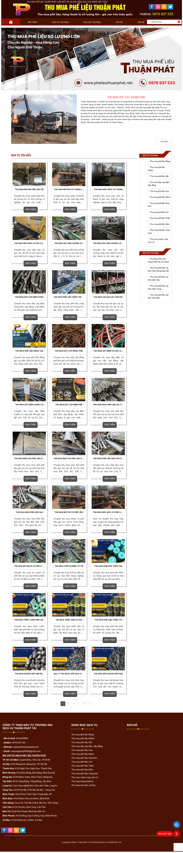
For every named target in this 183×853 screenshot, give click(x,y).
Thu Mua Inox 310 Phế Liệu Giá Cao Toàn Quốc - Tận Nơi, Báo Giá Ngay (69, 458)
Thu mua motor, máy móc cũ (84, 777)
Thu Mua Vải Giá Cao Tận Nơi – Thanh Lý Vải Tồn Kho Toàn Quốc (108, 297)
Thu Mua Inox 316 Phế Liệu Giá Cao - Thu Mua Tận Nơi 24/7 (29, 458)
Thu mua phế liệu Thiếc (160, 218)
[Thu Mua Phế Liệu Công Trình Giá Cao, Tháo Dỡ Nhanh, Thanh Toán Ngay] (68, 282)
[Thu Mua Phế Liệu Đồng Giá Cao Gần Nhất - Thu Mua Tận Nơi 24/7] (29, 335)
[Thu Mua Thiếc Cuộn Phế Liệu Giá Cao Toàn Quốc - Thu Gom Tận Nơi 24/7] (29, 605)
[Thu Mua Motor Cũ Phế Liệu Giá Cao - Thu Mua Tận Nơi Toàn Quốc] (68, 497)
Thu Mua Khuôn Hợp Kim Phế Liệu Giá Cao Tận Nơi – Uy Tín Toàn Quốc (29, 674)
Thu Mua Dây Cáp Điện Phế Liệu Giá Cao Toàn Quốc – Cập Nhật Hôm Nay (68, 405)
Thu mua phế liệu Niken (160, 197)
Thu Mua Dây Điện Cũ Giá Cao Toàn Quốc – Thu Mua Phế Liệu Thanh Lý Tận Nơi (108, 351)
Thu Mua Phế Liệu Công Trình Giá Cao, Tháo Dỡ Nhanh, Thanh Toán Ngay (69, 297)
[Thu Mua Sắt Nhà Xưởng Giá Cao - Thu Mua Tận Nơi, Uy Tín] (68, 228)
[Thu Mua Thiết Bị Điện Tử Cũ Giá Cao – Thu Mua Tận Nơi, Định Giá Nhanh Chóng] (68, 551)
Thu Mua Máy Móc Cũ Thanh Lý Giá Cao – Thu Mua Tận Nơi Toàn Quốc (108, 189)
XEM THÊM (30, 209)
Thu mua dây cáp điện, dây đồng (86, 746)
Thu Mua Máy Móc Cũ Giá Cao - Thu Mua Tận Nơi (29, 243)
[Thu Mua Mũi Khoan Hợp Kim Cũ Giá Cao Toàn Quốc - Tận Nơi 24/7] (108, 658)
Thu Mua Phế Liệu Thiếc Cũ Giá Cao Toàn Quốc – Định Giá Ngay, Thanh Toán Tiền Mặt (108, 620)
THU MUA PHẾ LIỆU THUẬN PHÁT (126, 97)
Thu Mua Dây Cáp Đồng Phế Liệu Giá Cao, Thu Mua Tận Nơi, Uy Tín (69, 351)
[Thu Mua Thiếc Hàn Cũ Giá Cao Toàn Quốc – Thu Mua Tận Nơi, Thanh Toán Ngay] (68, 605)
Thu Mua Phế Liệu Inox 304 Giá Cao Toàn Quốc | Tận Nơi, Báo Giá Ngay (108, 458)
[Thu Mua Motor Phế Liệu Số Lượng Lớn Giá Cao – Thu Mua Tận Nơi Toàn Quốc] (29, 174)
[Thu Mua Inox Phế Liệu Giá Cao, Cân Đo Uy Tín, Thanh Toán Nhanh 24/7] (29, 497)
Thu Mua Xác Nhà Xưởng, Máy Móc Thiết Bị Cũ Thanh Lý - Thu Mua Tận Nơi (108, 243)
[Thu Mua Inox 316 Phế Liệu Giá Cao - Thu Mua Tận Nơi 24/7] (29, 443)
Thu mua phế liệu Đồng (160, 161)
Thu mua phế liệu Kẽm (160, 224)
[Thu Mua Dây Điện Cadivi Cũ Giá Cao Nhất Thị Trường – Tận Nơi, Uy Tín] (29, 389)
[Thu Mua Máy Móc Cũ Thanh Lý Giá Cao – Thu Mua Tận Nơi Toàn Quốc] (108, 174)
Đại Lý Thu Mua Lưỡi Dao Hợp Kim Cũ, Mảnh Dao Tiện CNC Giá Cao (69, 674)
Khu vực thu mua (92, 22)
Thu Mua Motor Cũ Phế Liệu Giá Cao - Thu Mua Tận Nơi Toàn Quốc (69, 512)
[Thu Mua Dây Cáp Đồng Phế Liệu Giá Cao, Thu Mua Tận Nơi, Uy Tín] (68, 335)
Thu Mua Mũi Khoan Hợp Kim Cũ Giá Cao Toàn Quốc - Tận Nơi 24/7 (108, 674)
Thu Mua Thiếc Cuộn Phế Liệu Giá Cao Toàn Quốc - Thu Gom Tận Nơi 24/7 (29, 620)
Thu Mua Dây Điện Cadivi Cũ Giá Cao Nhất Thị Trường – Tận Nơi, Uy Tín (29, 405)
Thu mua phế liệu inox (159, 191)
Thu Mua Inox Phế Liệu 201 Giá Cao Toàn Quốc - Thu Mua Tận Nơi (108, 405)
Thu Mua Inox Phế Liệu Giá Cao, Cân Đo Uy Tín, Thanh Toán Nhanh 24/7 (29, 512)
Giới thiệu (32, 22)
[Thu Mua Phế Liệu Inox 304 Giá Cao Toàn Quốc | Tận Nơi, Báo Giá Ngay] (108, 443)
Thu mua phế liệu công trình (84, 773)
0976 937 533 (164, 834)
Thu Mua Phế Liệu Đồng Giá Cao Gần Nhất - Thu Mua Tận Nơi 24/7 (29, 351)
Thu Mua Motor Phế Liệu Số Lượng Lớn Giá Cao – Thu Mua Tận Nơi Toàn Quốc (29, 189)
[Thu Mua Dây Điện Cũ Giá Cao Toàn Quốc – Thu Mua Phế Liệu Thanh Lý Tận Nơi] (108, 335)
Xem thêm (164, 142)
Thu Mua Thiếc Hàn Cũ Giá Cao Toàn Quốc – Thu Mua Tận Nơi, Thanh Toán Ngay (68, 620)
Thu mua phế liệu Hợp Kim (84, 758)
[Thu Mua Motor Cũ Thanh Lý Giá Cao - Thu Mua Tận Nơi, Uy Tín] (68, 174)
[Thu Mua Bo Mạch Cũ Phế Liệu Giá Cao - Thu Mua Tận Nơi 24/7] (29, 551)
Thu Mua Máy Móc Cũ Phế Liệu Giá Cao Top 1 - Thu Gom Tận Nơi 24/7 (108, 512)
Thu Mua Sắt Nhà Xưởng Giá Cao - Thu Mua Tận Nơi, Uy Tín (69, 243)
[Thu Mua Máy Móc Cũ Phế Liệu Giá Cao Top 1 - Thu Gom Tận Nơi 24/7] (108, 497)
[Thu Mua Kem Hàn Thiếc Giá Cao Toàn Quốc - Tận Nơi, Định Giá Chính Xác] (108, 551)
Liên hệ (141, 22)
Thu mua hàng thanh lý (82, 781)
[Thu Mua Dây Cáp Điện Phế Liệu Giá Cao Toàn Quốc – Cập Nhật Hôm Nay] (68, 389)
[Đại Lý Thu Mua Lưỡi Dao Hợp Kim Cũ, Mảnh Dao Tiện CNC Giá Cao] (68, 658)
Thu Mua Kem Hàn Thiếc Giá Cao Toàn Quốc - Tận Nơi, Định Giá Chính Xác (108, 566)
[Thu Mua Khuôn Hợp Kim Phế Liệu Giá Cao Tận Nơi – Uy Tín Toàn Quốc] (29, 658)
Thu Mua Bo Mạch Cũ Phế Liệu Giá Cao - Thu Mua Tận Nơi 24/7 (29, 566)
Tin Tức (119, 22)
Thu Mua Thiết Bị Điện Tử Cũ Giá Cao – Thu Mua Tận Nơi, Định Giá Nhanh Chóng (69, 566)
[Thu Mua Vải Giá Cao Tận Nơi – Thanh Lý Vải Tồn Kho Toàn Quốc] (108, 282)
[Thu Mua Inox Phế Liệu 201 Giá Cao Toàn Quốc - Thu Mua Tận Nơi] (108, 389)
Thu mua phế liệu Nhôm (82, 738)
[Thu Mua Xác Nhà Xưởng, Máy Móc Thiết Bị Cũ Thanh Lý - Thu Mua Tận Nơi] (108, 228)
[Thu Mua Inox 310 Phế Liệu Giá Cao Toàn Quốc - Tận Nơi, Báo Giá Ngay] (68, 443)
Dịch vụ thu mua (60, 22)
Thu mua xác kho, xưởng (83, 785)
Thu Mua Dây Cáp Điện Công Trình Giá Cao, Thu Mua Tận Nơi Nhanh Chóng (29, 297)
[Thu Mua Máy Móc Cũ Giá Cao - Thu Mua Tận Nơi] (29, 228)
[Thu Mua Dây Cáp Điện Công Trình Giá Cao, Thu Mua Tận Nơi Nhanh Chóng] (29, 282)
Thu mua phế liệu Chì (159, 212)
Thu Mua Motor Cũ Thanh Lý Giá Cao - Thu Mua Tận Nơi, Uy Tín (69, 189)
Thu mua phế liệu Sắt (159, 176)
